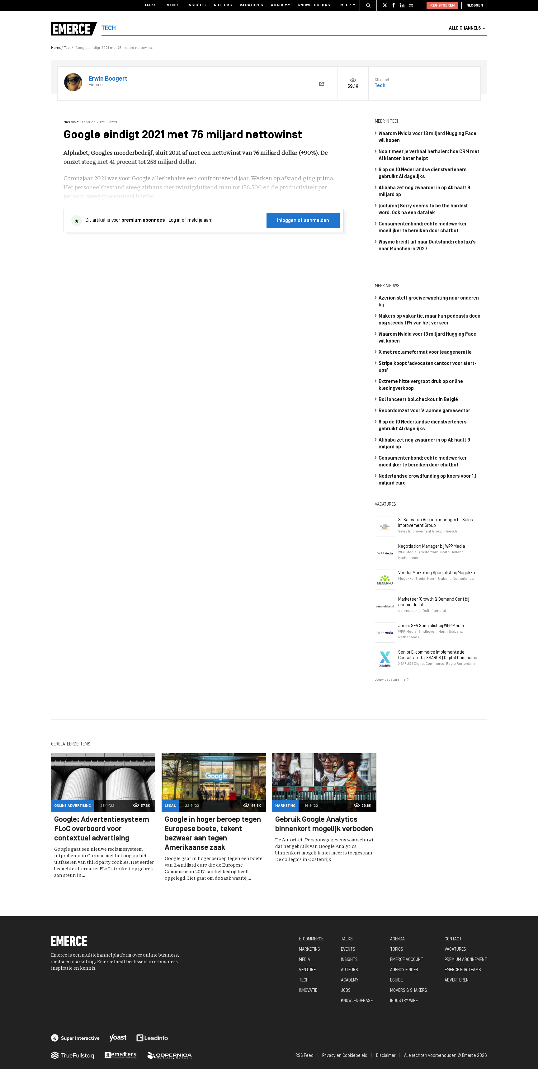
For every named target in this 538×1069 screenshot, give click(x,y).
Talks (150, 5)
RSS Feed (304, 1055)
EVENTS (348, 949)
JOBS (346, 990)
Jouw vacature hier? (392, 680)
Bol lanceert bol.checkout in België (418, 399)
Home (56, 48)
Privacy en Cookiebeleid (344, 1055)
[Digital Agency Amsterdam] (75, 1038)
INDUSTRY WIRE (404, 1001)
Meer (345, 5)
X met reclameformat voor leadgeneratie (425, 352)
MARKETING (309, 949)
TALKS (347, 939)
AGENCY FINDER (404, 970)
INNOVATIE (308, 990)
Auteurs (223, 5)
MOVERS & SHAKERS (408, 990)
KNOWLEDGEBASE (357, 1001)
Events (172, 5)
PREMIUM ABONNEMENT (466, 960)
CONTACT (453, 939)
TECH (304, 980)
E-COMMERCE (311, 939)
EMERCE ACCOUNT (406, 960)
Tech (68, 48)
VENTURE (307, 970)
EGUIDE (396, 980)
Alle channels (465, 28)
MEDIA (304, 960)
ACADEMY (349, 980)
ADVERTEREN (457, 980)
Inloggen (474, 5)
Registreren (442, 5)
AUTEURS (349, 970)
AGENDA (397, 939)
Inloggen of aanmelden (303, 220)
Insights (196, 5)
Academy (280, 5)
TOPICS (396, 949)
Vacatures (251, 5)
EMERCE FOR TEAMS (463, 970)
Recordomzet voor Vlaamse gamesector (424, 411)
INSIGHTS (349, 960)
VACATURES (455, 949)
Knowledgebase (315, 5)
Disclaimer (385, 1055)
